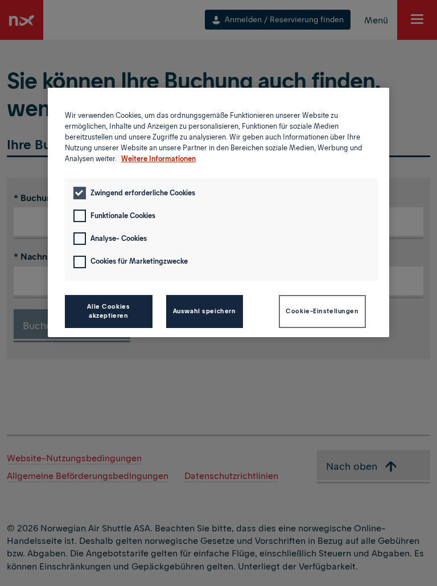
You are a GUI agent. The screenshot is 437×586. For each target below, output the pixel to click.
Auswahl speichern (204, 311)
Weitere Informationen (158, 158)
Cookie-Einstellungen (322, 311)
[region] (218, 212)
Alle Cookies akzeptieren (108, 310)
